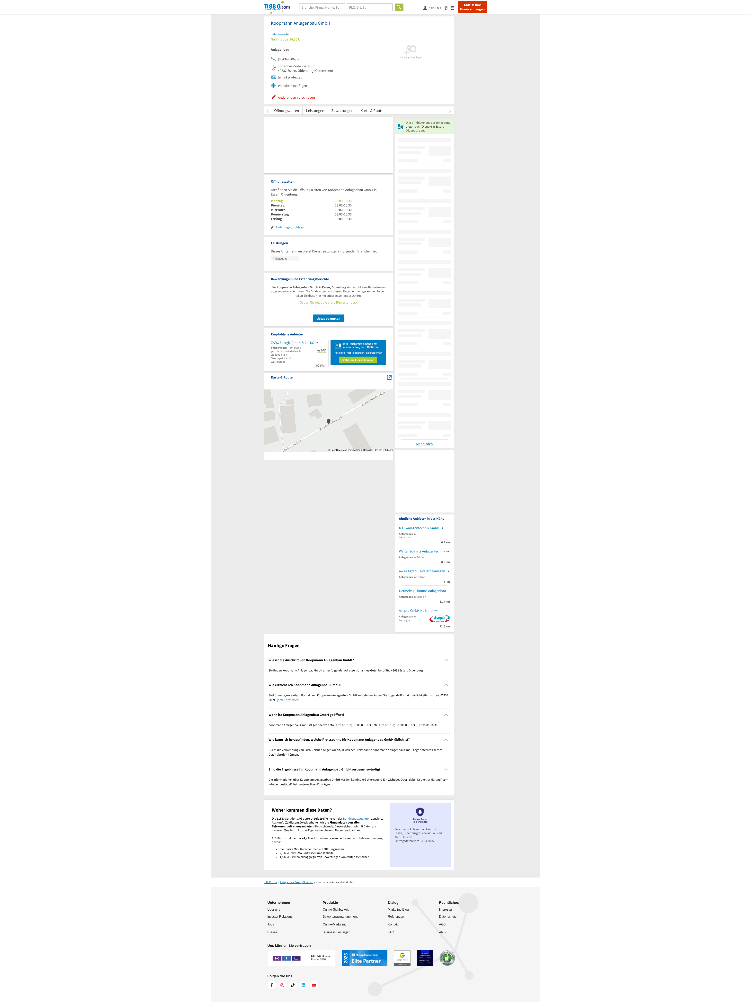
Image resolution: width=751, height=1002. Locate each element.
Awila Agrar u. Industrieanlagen (422, 571)
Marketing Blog (398, 909)
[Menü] (454, 8)
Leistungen (315, 110)
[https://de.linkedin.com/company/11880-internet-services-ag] (303, 985)
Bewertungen (342, 110)
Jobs (270, 924)
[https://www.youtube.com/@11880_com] (314, 985)
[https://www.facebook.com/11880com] (271, 985)
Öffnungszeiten (286, 110)
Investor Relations (279, 916)
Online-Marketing (335, 924)
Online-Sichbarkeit (336, 909)
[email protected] (288, 700)
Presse (272, 932)
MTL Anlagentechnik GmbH (419, 528)
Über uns (273, 909)
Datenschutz (447, 916)
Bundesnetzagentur (356, 818)
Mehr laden (424, 444)
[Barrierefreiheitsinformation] (447, 8)
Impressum (446, 909)
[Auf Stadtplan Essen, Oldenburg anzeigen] (389, 377)
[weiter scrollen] (450, 110)
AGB (442, 924)
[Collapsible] (446, 660)
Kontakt (393, 924)
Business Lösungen (336, 932)
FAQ (391, 932)
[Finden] (399, 7)
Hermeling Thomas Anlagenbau (422, 590)
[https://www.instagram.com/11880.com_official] (282, 985)
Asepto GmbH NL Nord (416, 610)
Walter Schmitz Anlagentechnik (422, 551)
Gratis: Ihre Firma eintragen (472, 7)
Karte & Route (371, 110)
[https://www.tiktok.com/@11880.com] (292, 985)
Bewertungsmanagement (340, 916)
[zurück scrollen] (267, 110)
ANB (442, 932)
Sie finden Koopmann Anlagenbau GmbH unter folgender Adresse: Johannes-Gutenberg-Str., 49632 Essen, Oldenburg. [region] (346, 670)
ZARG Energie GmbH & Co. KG (292, 342)
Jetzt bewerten (328, 318)
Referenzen (396, 916)
